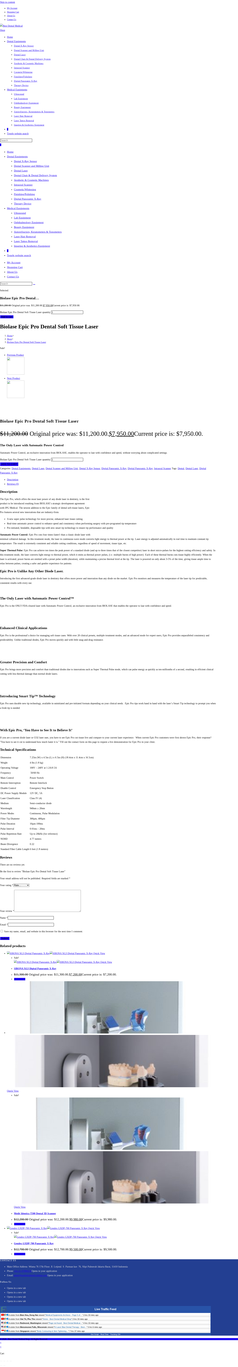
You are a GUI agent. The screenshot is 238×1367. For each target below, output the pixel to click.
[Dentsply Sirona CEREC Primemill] (15, 397)
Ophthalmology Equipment (29, 222)
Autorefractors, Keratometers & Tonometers (38, 231)
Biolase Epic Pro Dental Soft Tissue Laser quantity (25, 312)
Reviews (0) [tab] (13, 484)
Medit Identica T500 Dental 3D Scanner (35, 1213)
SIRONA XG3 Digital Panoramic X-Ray (35, 968)
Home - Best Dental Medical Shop (57, 1319)
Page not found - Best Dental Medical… (65, 1323)
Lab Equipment (22, 217)
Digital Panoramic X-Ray (27, 199)
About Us (11, 15)
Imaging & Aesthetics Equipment (32, 246)
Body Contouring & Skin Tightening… (52, 1331)
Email (4, 924)
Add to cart (6, 317)
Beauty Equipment (24, 227)
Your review (7, 911)
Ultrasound (20, 213)
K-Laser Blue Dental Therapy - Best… (71, 1327)
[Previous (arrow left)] (1, 1365)
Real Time (105, 1334)
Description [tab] (12, 479)
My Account (12, 8)
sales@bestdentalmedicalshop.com (30, 1275)
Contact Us (11, 19)
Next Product (13, 378)
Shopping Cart (13, 12)
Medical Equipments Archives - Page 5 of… (64, 1315)
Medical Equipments (18, 208)
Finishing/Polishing (24, 194)
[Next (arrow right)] (4, 1365)
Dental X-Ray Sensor (25, 161)
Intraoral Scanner (23, 184)
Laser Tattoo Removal (26, 241)
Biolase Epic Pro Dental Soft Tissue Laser (26, 342)
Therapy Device (22, 203)
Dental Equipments (17, 156)
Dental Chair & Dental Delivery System (35, 175)
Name (4, 918)
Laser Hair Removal (25, 236)
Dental (181, 468)
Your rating (6, 885)
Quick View (99, 953)
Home (10, 151)
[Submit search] (34, 284)
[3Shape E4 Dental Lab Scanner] (15, 374)
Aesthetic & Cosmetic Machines (31, 180)
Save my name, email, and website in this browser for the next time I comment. (43, 931)
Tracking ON (115, 1334)
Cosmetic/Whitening (25, 189)
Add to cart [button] (19, 979)
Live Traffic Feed (105, 1309)
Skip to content (7, 2)
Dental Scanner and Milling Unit (31, 166)
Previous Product (15, 355)
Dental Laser (21, 170)
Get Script (95, 1334)
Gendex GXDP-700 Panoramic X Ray (34, 1243)
